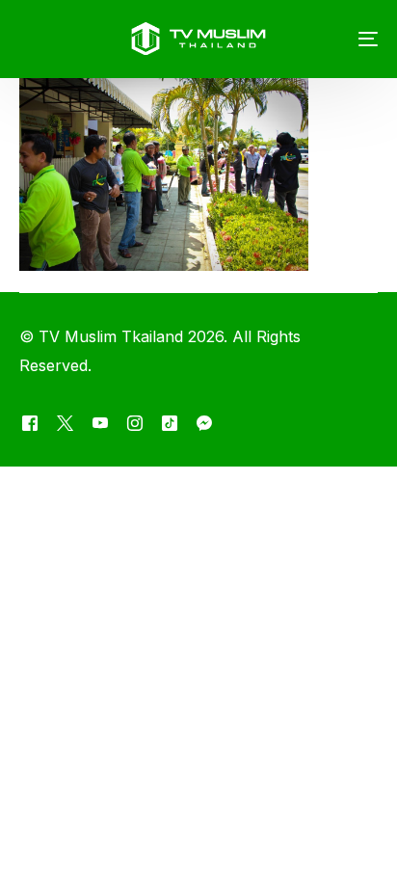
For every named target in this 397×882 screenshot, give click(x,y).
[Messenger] (204, 423)
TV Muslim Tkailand (111, 336)
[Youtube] (100, 423)
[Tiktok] (169, 423)
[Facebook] (30, 423)
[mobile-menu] (354, 38)
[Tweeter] (65, 423)
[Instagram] (135, 423)
